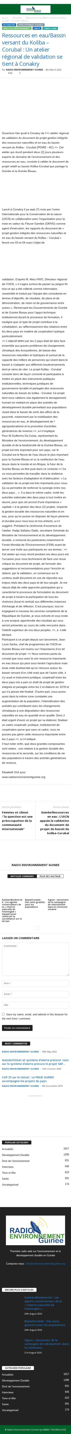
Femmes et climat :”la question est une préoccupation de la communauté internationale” (17, 820)
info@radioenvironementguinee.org (45, 1263)
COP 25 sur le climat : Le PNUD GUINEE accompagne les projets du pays (28, 1079)
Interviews (8, 1166)
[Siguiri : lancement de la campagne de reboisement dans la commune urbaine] (58, 890)
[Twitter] (36, 1271)
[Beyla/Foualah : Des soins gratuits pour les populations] (35, 890)
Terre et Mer (50, 28)
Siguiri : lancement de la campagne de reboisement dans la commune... (46, 1343)
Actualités (17, 17)
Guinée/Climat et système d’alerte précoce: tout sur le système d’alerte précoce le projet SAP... (35, 1062)
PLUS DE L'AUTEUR (50, 876)
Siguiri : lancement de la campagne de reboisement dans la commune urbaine (58, 904)
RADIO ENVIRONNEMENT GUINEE (24, 69)
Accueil (5, 17)
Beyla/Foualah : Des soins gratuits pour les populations (35, 903)
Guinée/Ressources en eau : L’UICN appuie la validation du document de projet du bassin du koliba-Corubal (54, 822)
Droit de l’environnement (16, 28)
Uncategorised (10, 1184)
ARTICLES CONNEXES (22, 876)
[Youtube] (43, 1271)
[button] (65, 9)
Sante (37, 28)
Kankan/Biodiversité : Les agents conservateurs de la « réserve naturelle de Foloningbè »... (43, 1303)
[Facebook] (28, 1271)
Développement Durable (31, 25)
